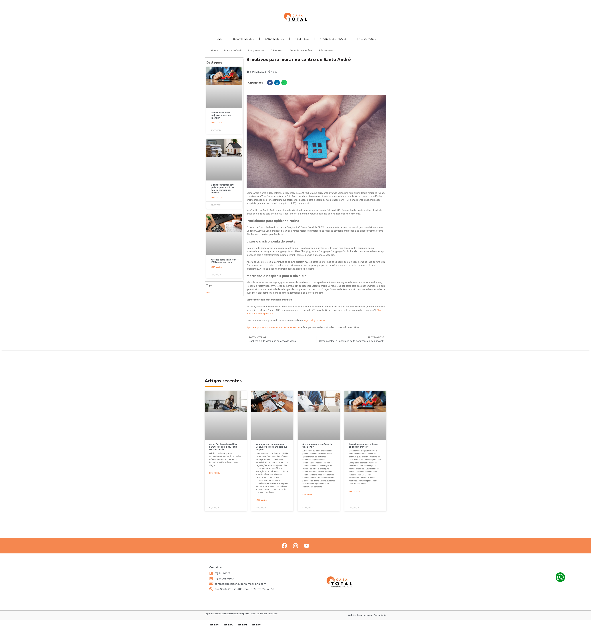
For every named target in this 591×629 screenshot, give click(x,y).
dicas (208, 292)
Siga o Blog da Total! (314, 320)
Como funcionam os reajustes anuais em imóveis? (221, 115)
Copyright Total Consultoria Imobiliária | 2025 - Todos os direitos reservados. (242, 613)
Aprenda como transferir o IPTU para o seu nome (224, 261)
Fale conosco (366, 38)
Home (218, 38)
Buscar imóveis (243, 38)
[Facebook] (284, 545)
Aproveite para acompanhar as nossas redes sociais (274, 327)
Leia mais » (216, 122)
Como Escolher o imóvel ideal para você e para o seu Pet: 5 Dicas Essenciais (223, 447)
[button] (270, 82)
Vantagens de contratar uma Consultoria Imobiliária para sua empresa (271, 447)
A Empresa (302, 38)
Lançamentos (274, 38)
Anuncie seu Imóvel (333, 38)
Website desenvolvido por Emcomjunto (367, 615)
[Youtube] (306, 545)
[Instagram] (295, 545)
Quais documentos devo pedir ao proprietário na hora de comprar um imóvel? (223, 189)
